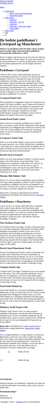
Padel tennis (9, 11)
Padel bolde (14, 28)
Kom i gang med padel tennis (21, 13)
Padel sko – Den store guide (20, 26)
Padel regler (9, 31)
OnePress (19, 402)
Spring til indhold (6, 1)
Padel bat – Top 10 (17, 22)
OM (6, 33)
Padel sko (13, 24)
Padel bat (13, 20)
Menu (2, 7)
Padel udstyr (9, 18)
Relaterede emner (16, 16)
